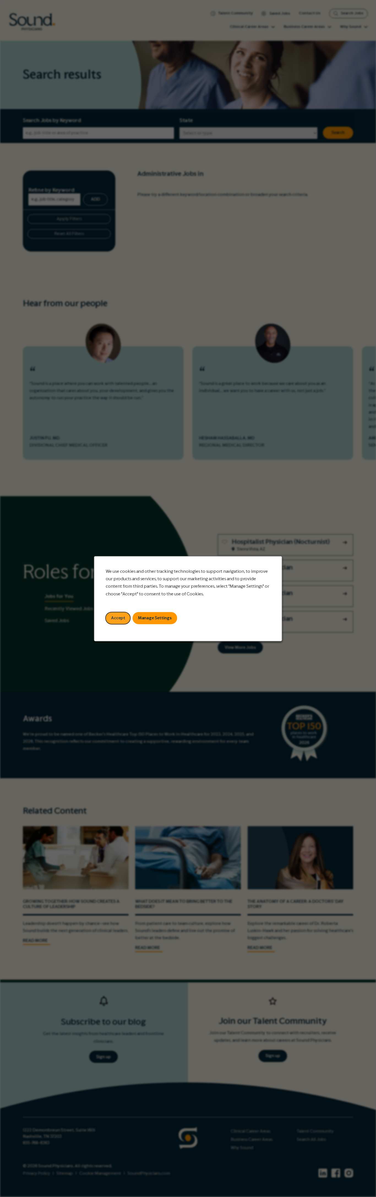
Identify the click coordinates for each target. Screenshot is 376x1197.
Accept (118, 617)
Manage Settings (155, 617)
